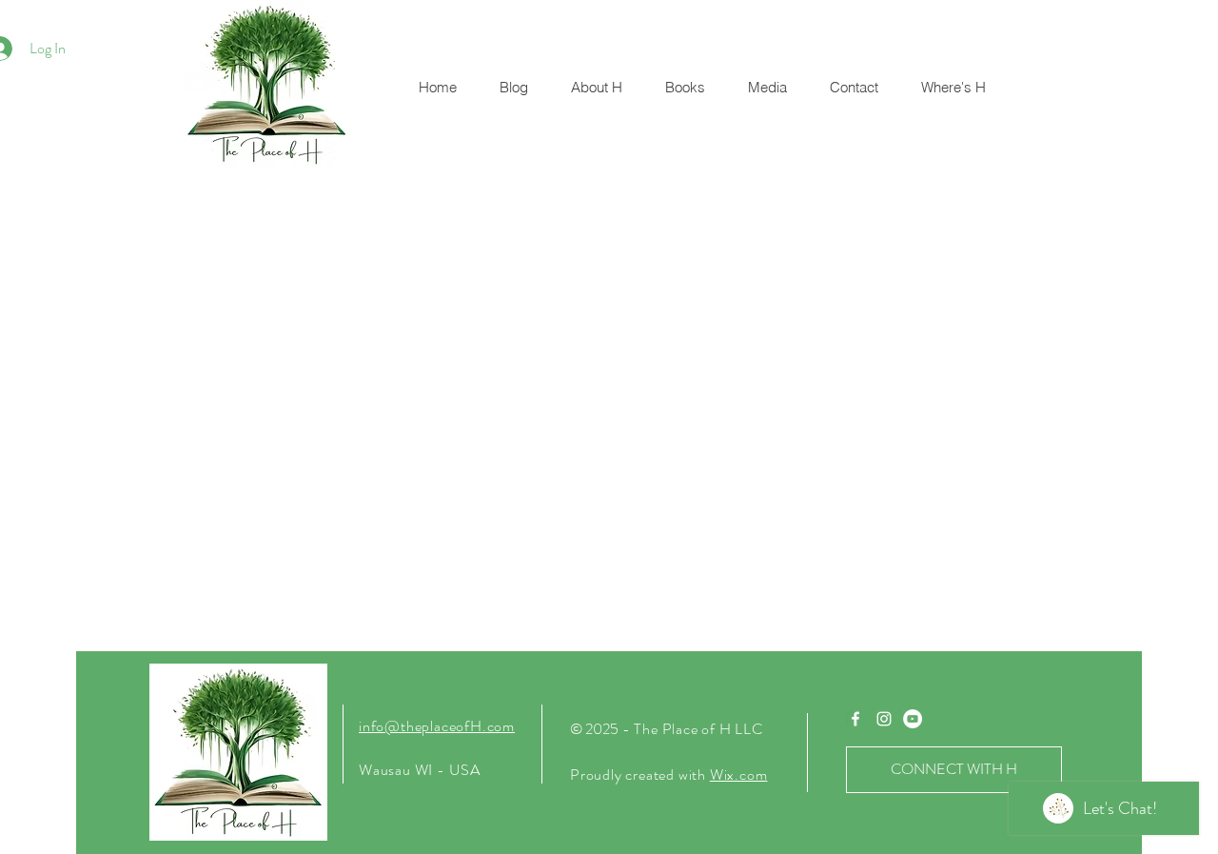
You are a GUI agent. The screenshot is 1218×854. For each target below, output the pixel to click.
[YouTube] (912, 718)
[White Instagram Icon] (884, 718)
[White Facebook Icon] (855, 718)
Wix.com (739, 774)
